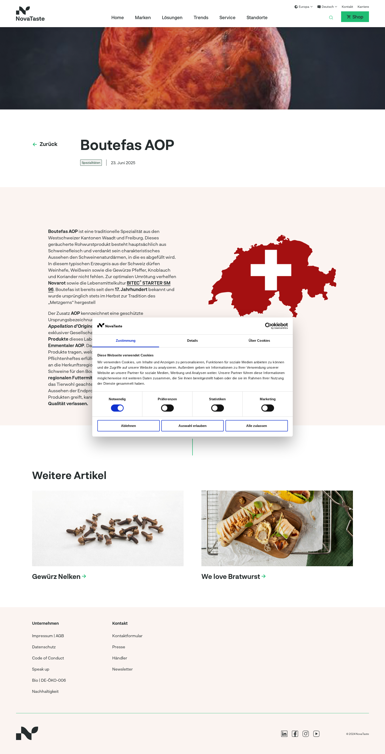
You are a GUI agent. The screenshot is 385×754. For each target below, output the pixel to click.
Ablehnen (128, 426)
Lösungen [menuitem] (172, 17)
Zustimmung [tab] (126, 340)
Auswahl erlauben (192, 426)
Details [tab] (192, 340)
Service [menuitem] (227, 17)
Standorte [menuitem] (257, 17)
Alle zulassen (256, 426)
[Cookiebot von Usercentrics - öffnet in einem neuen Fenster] (268, 326)
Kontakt (347, 6)
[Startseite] (30, 13)
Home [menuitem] (117, 17)
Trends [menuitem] (201, 17)
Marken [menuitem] (143, 17)
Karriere (363, 6)
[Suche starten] (331, 16)
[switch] (167, 408)
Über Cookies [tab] (259, 340)
